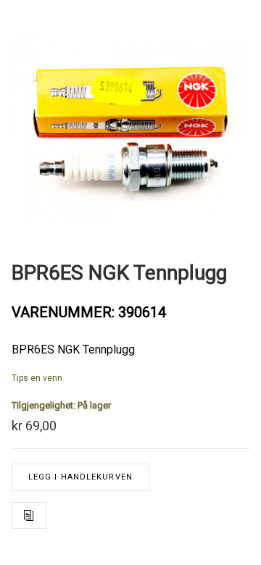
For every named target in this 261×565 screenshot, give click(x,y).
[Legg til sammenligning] (29, 515)
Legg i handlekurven (80, 477)
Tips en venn (37, 378)
